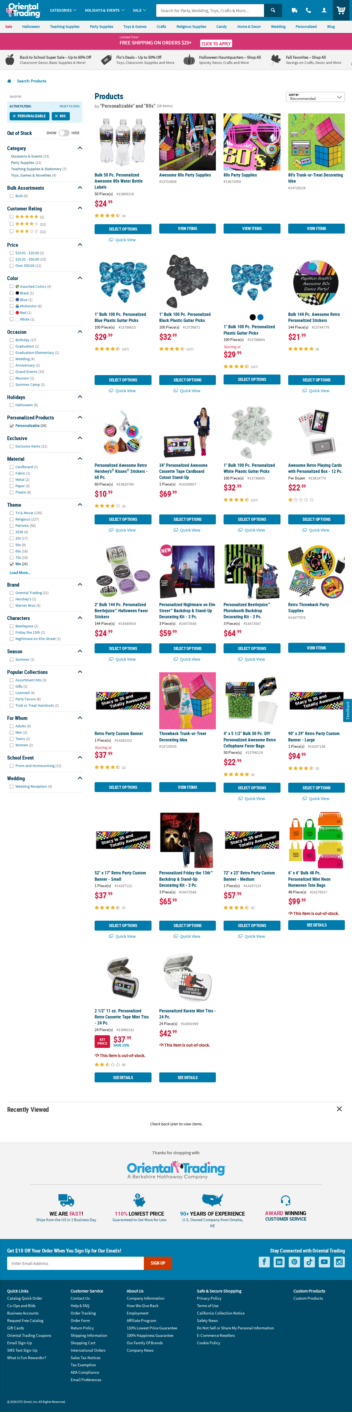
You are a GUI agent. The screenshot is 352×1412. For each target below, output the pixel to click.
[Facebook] (264, 1262)
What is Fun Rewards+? (26, 1357)
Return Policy (82, 1327)
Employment (137, 1313)
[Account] (324, 10)
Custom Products (308, 1298)
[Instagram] (339, 1262)
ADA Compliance (85, 1372)
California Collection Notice (220, 1313)
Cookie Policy (208, 1342)
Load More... (20, 572)
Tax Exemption (83, 1364)
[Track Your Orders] (295, 10)
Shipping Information (89, 1335)
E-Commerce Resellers (216, 1335)
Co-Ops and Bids (21, 1305)
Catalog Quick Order (24, 1298)
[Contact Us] (309, 10)
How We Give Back (142, 1305)
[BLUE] (260, 317)
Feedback (347, 710)
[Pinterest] (294, 1262)
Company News (140, 1350)
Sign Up (158, 1263)
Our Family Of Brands (145, 1342)
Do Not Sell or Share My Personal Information (235, 1327)
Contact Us (80, 1298)
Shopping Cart (83, 1342)
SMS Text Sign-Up (22, 1350)
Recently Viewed (28, 1109)
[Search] (273, 10)
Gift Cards (15, 1327)
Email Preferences (86, 1379)
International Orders (88, 1350)
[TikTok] (309, 1262)
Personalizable (32, 115)
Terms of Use (207, 1305)
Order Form (80, 1320)
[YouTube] (324, 1262)
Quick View (125, 239)
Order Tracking (83, 1313)
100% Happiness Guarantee (150, 1335)
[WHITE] (244, 317)
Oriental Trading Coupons (29, 1335)
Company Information (145, 1298)
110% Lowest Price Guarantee (152, 1327)
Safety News (207, 1320)
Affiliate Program (141, 1320)
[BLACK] (252, 317)
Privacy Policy (209, 1298)
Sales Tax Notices (85, 1357)
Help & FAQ (80, 1305)
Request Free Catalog (25, 1320)
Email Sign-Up (19, 1342)
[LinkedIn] (279, 1262)
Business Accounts (22, 1313)
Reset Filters (69, 106)
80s (63, 115)
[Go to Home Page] (9, 81)
